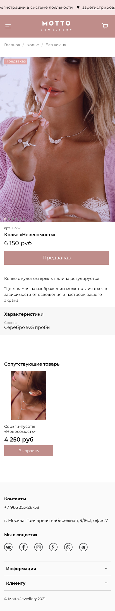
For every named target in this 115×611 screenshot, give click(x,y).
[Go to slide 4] (16, 219)
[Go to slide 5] (20, 219)
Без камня (55, 44)
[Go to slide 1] (5, 219)
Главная (12, 44)
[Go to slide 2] (8, 219)
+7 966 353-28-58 (21, 507)
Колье (33, 44)
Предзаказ (56, 258)
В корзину (28, 450)
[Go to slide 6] (24, 219)
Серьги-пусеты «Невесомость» (20, 429)
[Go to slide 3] (12, 219)
